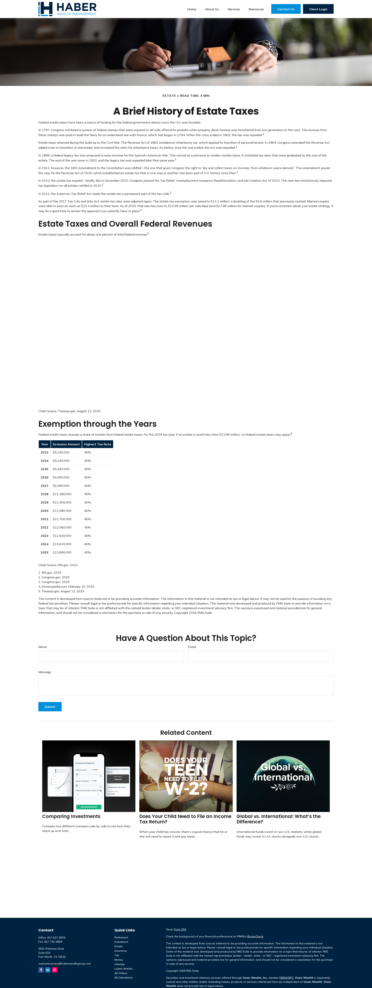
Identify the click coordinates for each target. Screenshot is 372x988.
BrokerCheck (255, 936)
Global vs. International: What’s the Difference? (279, 819)
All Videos (121, 973)
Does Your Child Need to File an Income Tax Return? (185, 819)
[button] (192, 9)
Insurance (121, 951)
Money (119, 959)
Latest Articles (124, 968)
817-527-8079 (56, 937)
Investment (121, 942)
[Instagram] (54, 969)
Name (42, 647)
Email (192, 647)
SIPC (291, 977)
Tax (117, 955)
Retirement (121, 937)
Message (44, 672)
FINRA (283, 977)
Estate (119, 946)
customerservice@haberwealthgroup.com (64, 963)
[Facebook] (41, 969)
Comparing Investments (71, 816)
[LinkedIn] (47, 969)
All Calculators (124, 977)
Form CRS (180, 929)
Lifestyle (120, 964)
